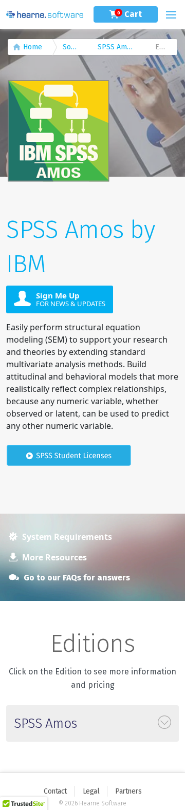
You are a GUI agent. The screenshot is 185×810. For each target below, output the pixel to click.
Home (32, 47)
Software (75, 47)
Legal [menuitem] (91, 791)
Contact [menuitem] (55, 791)
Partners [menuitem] (128, 791)
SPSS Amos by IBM (121, 47)
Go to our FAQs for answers (76, 577)
